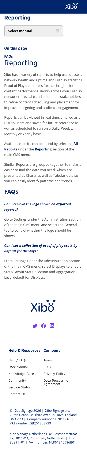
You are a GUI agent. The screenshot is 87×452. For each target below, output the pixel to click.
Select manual (20, 31)
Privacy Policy (54, 374)
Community (17, 380)
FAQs (8, 56)
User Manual (18, 367)
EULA (48, 367)
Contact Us (16, 394)
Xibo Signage (23, 410)
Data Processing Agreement (56, 382)
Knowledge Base (21, 374)
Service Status (19, 387)
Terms (48, 360)
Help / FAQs (17, 360)
